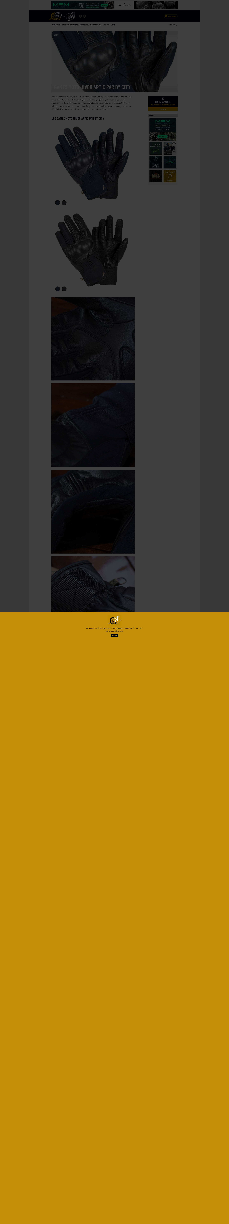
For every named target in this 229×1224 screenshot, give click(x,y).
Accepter (114, 635)
